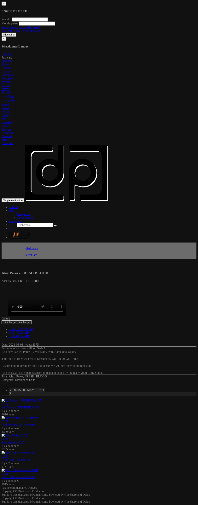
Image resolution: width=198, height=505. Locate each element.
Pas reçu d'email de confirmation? (22, 30)
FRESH (29, 376)
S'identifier (9, 34)
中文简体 (8, 96)
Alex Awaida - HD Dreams (18, 424)
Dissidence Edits (25, 380)
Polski (5, 125)
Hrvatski (7, 136)
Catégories (23, 214)
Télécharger (16, 322)
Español (6, 68)
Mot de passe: (10, 23)
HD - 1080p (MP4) (21, 329)
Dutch (5, 64)
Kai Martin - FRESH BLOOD (20, 407)
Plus (12, 210)
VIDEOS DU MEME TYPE (27, 391)
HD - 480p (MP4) (20, 336)
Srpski (5, 139)
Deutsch (7, 61)
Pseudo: (6, 19)
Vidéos (13, 207)
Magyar (6, 129)
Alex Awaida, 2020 (13, 442)
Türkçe (6, 104)
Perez (19, 376)
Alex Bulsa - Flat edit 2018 (18, 477)
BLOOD (41, 376)
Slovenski (8, 143)
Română (7, 122)
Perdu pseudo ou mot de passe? (21, 27)
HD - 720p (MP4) (20, 332)
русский (7, 82)
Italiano (6, 71)
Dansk (5, 108)
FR (11, 228)
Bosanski (7, 132)
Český (5, 115)
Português (8, 75)
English (6, 54)
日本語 (6, 92)
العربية (6, 85)
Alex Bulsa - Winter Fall (16, 459)
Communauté (25, 217)
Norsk (5, 111)
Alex (12, 376)
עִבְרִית (5, 89)
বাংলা (4, 118)
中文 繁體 (8, 101)
